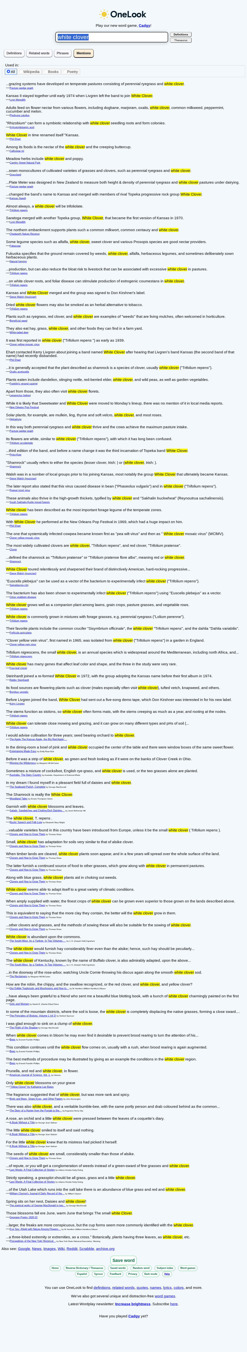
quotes (142, 1288)
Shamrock (15, 466)
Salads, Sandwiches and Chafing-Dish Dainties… (37, 810)
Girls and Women (19, 1004)
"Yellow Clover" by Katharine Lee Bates (32, 1086)
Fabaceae (15, 245)
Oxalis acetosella (19, 371)
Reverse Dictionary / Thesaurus (84, 1268)
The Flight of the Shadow (24, 1027)
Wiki (61, 1249)
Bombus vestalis (19, 692)
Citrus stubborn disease (23, 597)
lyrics (167, 1288)
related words (123, 1288)
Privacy (132, 1274)
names (155, 1288)
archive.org (105, 1249)
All (13, 72)
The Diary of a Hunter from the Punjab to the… (36, 1110)
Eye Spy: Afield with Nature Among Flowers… (35, 1229)
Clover (13, 549)
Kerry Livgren (17, 703)
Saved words (118, 1268)
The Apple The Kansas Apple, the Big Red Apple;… (38, 739)
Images (49, 1249)
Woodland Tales (18, 798)
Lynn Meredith (17, 99)
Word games (187, 1268)
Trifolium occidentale (21, 442)
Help (167, 1274)
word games (165, 1296)
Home (55, 1268)
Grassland (15, 174)
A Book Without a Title (22, 1122)
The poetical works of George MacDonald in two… (38, 1205)
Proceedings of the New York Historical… (33, 1241)
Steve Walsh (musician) (23, 296)
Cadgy (144, 25)
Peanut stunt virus (20, 490)
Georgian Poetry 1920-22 (23, 1217)
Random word (141, 1268)
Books (53, 72)
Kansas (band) (18, 198)
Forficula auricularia (20, 632)
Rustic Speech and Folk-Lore (26, 822)
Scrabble (86, 1249)
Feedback (115, 1274)
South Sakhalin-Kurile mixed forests (30, 502)
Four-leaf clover (18, 668)
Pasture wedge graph (21, 88)
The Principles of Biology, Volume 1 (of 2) (33, 1015)
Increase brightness (133, 1304)
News (36, 1249)
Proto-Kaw (15, 454)
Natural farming (18, 261)
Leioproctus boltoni (20, 395)
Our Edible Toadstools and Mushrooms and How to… (39, 988)
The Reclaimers (18, 976)
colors (179, 1288)
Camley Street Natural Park (25, 162)
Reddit (72, 1249)
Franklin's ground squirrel (23, 383)
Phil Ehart (15, 139)
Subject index (165, 1268)
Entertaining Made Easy (23, 751)
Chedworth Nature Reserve (25, 233)
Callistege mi (17, 151)
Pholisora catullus (20, 115)
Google (24, 1249)
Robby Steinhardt (19, 680)
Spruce (98, 1274)
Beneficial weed (18, 320)
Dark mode (150, 1274)
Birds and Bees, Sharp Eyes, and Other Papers (36, 1098)
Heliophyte (15, 419)
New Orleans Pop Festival (24, 407)
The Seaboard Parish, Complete (27, 786)
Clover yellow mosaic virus (25, 344)
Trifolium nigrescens (21, 656)
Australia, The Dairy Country (25, 774)
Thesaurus (180, 40)
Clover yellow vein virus (23, 644)
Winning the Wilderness (23, 763)
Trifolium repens (19, 210)
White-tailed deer (19, 332)
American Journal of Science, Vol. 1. (30, 1075)
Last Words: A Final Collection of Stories (32, 1169)
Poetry (72, 72)
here (174, 1304)
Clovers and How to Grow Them (27, 834)
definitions (102, 1288)
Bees (12, 1039)
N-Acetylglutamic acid (22, 127)
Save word (124, 1260)
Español (82, 1274)
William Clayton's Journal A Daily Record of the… (37, 1193)
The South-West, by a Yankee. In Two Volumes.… (38, 940)
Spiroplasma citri (19, 585)
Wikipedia (31, 72)
